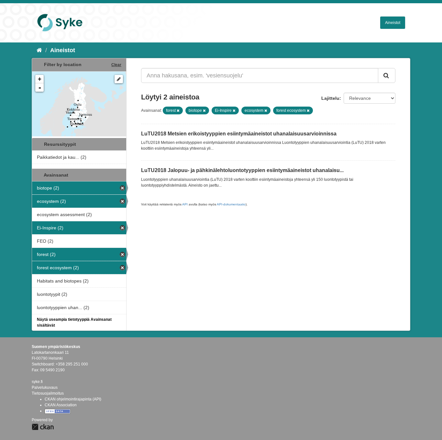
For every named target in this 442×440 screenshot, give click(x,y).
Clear (116, 65)
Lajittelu (330, 98)
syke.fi (37, 381)
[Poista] (178, 110)
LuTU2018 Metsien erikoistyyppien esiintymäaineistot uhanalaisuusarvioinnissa (239, 133)
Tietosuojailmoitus (48, 393)
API (185, 204)
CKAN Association (61, 405)
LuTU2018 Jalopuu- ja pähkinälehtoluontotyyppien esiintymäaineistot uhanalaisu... (242, 170)
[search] (386, 75)
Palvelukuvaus (45, 387)
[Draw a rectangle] (119, 79)
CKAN (43, 426)
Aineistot (392, 22)
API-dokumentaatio (231, 204)
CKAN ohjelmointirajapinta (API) (73, 399)
